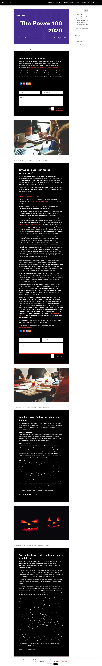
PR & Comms (37, 160)
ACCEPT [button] (56, 663)
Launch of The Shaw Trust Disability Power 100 (34, 46)
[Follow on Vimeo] (27, 83)
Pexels (37, 494)
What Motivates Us (74, 2)
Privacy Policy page (62, 661)
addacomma (18, 49)
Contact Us (83, 2)
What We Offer (51, 2)
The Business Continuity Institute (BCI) (29, 196)
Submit (59, 109)
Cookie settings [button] (48, 663)
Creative (35, 407)
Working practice (45, 160)
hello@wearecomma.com (25, 327)
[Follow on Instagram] (24, 83)
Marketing (37, 49)
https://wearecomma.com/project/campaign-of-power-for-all (44, 67)
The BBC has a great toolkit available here (31, 224)
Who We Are (59, 2)
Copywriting (31, 49)
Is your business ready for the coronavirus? (33, 158)
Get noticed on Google (81, 32)
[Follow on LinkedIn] (21, 83)
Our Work (66, 2)
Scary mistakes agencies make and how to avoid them (38, 543)
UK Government (23, 194)
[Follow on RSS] (29, 83)
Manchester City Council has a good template (48, 201)
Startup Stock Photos (28, 494)
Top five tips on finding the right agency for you (35, 405)
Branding (30, 407)
